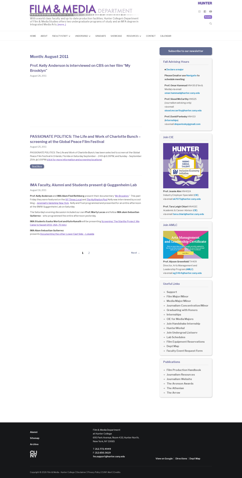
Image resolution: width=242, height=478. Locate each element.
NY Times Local (73, 199)
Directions (181, 458)
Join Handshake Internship (183, 323)
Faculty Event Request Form (185, 350)
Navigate (191, 75)
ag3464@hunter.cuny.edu (187, 273)
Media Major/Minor (179, 301)
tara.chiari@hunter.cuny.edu (188, 214)
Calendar (165, 36)
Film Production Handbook (184, 370)
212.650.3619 (103, 452)
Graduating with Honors (182, 310)
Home (33, 36)
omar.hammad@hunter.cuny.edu (182, 93)
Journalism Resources (181, 374)
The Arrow (173, 392)
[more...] (61, 24)
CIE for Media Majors (180, 319)
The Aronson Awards (180, 383)
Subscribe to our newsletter (185, 51)
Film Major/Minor (178, 296)
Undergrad (81, 36)
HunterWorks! (176, 328)
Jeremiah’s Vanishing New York (53, 203)
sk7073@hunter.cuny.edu (187, 199)
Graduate (100, 36)
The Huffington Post (97, 199)
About (44, 36)
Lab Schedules (176, 337)
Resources (133, 36)
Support (172, 292)
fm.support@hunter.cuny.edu (109, 456)
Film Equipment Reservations (186, 341)
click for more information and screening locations (74, 159)
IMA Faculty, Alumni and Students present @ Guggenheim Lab (83, 185)
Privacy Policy (94, 472)
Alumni (33, 432)
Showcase (116, 36)
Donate (208, 17)
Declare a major (175, 69)
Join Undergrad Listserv (182, 332)
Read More (37, 166)
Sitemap (34, 438)
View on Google (164, 458)
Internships (171, 120)
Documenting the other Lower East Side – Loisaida (67, 234)
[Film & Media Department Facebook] (205, 12)
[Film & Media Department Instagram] (199, 12)
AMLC (189, 269)
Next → (135, 252)
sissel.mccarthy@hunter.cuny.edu (183, 110)
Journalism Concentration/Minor (187, 305)
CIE (196, 195)
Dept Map (173, 346)
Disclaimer (81, 472)
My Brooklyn (122, 196)
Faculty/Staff (60, 36)
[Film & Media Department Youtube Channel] (210, 12)
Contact (151, 36)
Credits (117, 472)
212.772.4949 (103, 449)
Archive (34, 444)
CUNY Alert (107, 472)
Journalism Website (179, 379)
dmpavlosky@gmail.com (187, 124)
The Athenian (175, 388)
